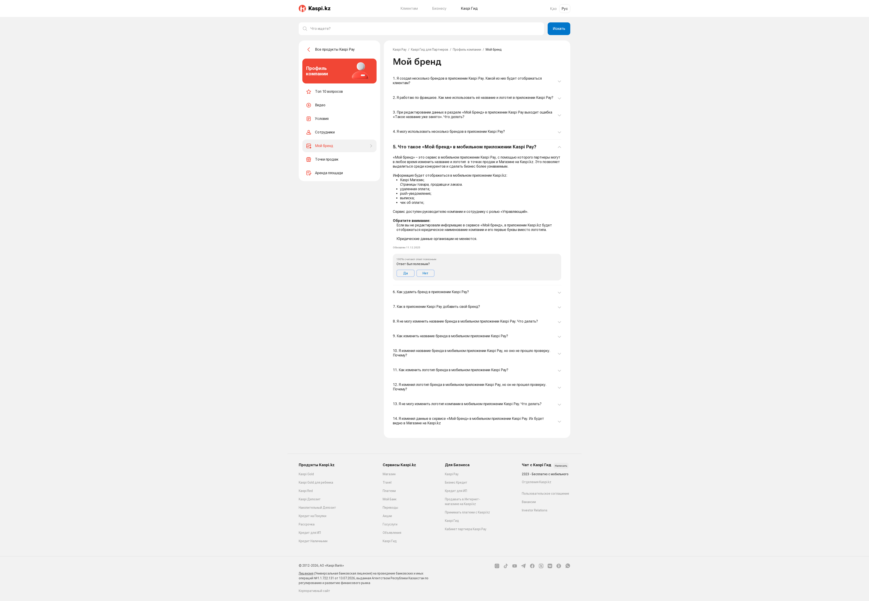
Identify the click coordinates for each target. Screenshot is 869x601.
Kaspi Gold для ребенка (316, 482)
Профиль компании (467, 49)
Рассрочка (307, 524)
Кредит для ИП (310, 532)
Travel (387, 482)
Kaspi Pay (399, 49)
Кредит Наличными (313, 541)
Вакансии (529, 502)
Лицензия (306, 573)
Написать (561, 465)
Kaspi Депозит (310, 499)
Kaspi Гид (390, 541)
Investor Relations (534, 510)
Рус (565, 8)
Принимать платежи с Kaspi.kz (467, 512)
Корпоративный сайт (314, 591)
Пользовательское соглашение (545, 493)
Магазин (389, 474)
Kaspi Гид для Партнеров (429, 49)
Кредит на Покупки (312, 516)
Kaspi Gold (306, 474)
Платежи (389, 491)
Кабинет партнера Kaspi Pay (465, 529)
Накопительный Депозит (317, 507)
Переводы (390, 507)
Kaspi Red (306, 491)
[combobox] (425, 28)
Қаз (553, 8)
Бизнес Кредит (456, 482)
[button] (477, 212)
